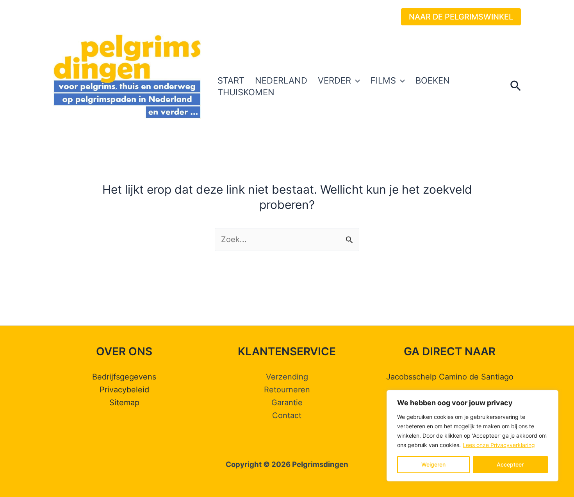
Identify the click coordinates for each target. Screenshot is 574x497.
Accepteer (510, 464)
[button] (461, 17)
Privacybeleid (124, 389)
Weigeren (433, 464)
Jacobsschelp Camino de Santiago (449, 376)
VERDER (334, 80)
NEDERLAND (281, 80)
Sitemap (124, 402)
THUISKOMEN (246, 92)
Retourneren (287, 389)
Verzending (287, 376)
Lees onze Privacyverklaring (499, 445)
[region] (472, 435)
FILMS (383, 80)
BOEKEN (432, 80)
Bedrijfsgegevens (124, 376)
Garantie (287, 402)
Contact (286, 415)
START (230, 80)
